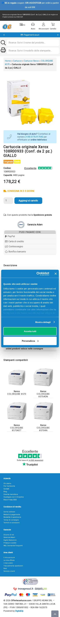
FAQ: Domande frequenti (13, 546)
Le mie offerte (9, 560)
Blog (5, 492)
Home (8, 61)
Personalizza (28, 341)
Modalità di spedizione (12, 517)
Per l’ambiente (9, 486)
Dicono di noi (8, 535)
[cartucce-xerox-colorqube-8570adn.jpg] (43, 377)
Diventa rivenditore (10, 494)
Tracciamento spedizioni (13, 566)
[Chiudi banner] (56, 274)
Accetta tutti (30, 331)
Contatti (6, 489)
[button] (22, 24)
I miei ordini (8, 563)
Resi (5, 568)
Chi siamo (7, 483)
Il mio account (9, 557)
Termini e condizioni (11, 523)
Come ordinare (9, 512)
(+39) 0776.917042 (34, 136)
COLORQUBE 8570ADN (43, 394)
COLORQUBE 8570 (16, 392)
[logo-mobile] (7, 26)
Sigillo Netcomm (10, 540)
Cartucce (17, 61)
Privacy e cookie (9, 543)
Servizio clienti (9, 571)
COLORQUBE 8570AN (43, 428)
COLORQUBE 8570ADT (16, 428)
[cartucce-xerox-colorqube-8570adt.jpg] (17, 411)
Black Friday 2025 (10, 500)
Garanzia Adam (9, 537)
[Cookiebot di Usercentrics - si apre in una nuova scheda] (37, 274)
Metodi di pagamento (11, 514)
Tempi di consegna (11, 520)
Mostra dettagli (43, 322)
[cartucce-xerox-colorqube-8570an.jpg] (43, 411)
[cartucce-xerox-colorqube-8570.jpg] (17, 377)
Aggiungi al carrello (28, 200)
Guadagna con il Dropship (13, 497)
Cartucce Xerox (31, 61)
